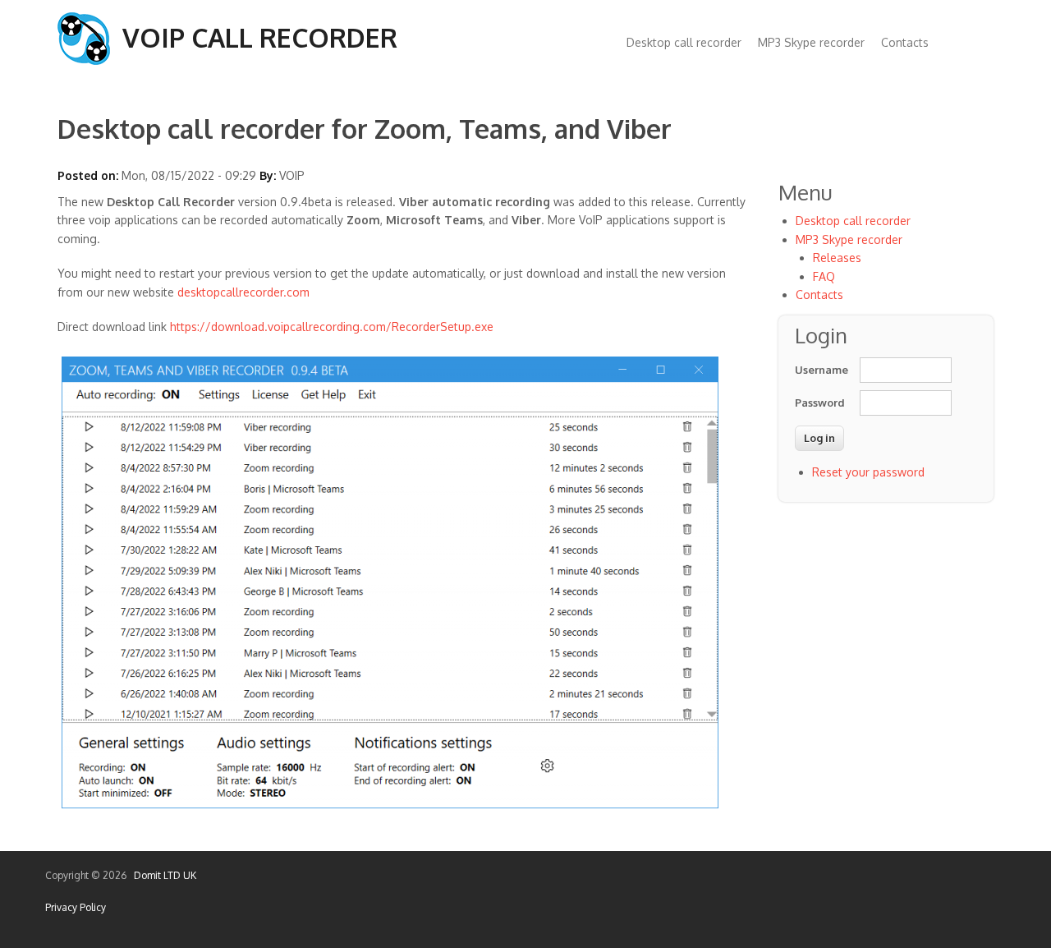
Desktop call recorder (683, 42)
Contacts (905, 42)
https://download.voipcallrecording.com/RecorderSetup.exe (331, 327)
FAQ (824, 276)
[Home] (83, 60)
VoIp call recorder (259, 37)
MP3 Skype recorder (811, 42)
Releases (837, 258)
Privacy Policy (75, 907)
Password (819, 402)
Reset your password (868, 472)
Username (819, 369)
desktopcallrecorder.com (243, 292)
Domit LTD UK (162, 875)
